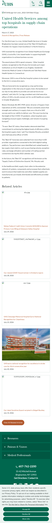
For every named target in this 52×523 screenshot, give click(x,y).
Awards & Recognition (10, 35)
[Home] (7, 6)
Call (33, 5)
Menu (48, 5)
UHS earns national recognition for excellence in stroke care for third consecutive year (24, 364)
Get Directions (20, 478)
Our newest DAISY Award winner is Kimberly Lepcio (23, 273)
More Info (26, 519)
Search (41, 5)
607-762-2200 (27, 466)
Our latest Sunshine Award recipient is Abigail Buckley (24, 410)
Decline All (26, 514)
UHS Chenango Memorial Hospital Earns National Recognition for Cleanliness (22, 318)
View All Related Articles (13, 422)
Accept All (26, 509)
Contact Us (33, 478)
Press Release (24, 35)
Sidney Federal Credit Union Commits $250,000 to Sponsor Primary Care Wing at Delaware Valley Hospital (26, 227)
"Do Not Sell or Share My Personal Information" (26, 504)
